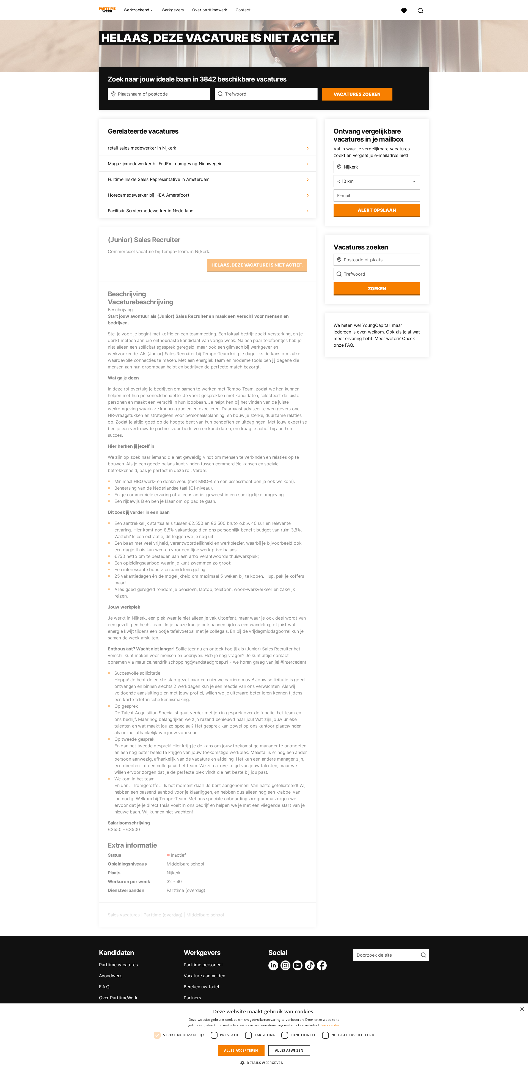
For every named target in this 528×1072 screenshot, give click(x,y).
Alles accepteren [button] (241, 1050)
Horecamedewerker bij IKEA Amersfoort (148, 195)
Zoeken (377, 288)
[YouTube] (299, 965)
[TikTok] (311, 965)
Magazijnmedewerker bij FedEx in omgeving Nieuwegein (165, 163)
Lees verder (330, 1025)
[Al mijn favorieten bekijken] (404, 10)
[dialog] (264, 1037)
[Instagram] (286, 965)
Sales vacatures (124, 915)
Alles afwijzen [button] (289, 1050)
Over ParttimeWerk (118, 997)
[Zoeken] (421, 10)
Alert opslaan (377, 210)
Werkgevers (173, 9)
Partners (192, 997)
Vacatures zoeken (357, 94)
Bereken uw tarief (201, 986)
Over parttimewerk (209, 9)
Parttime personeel (203, 964)
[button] (264, 1062)
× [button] (522, 1009)
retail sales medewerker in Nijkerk (142, 148)
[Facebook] (323, 965)
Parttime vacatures (118, 964)
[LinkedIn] (274, 965)
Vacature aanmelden (204, 975)
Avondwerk (110, 975)
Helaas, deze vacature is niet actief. (257, 265)
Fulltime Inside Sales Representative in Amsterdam (159, 179)
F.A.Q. (104, 986)
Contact (243, 9)
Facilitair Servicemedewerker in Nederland (151, 210)
